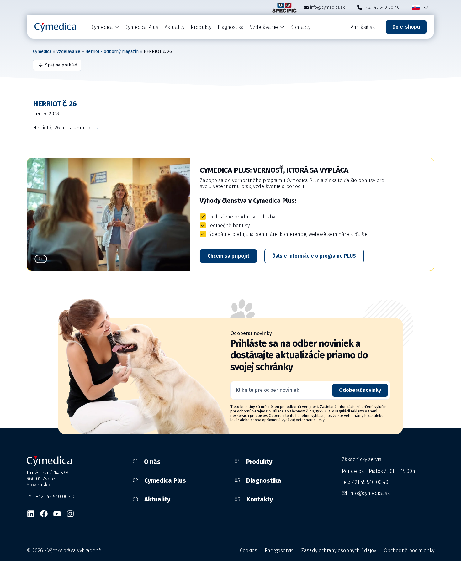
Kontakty (300, 27)
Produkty (201, 27)
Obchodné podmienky (409, 550)
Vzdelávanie (264, 27)
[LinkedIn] (31, 514)
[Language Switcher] (424, 7)
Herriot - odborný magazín (112, 51)
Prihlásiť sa (362, 27)
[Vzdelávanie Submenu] (282, 27)
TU (95, 128)
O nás (147, 461)
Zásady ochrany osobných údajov (338, 550)
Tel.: (365, 482)
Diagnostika (231, 27)
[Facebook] (44, 514)
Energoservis (279, 550)
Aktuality (174, 27)
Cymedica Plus (141, 27)
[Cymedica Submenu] (117, 27)
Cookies (248, 550)
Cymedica (102, 27)
